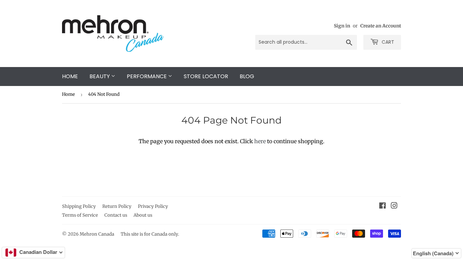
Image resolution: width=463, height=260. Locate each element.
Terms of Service (80, 215)
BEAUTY (100, 76)
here (260, 141)
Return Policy (117, 206)
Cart (387, 42)
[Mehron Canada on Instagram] (394, 206)
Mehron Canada (97, 234)
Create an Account (380, 26)
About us (143, 215)
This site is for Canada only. (150, 234)
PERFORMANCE (147, 76)
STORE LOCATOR (206, 76)
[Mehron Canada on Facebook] (382, 206)
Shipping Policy (79, 206)
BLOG (247, 76)
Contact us (115, 215)
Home (70, 76)
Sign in (342, 26)
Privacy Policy (153, 206)
